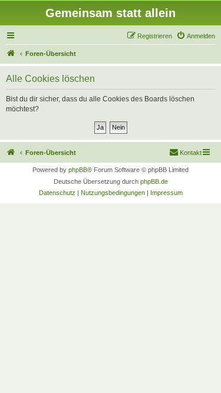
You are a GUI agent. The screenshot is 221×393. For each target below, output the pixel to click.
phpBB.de (154, 181)
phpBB (77, 169)
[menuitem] (195, 36)
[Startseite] (11, 54)
